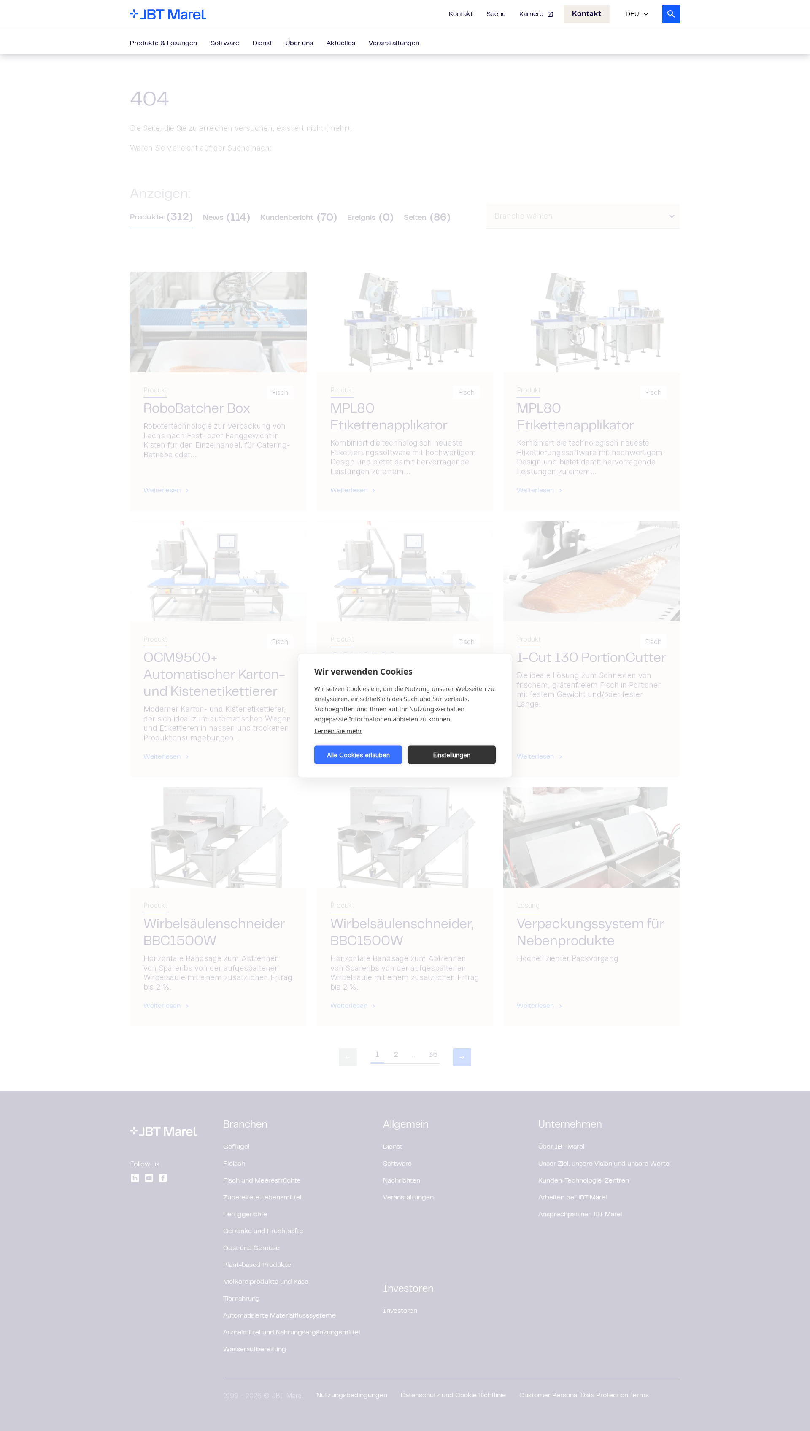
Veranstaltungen (394, 43)
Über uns (299, 43)
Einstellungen (451, 755)
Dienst (262, 43)
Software (225, 43)
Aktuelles (341, 43)
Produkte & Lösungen (163, 43)
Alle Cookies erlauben (358, 755)
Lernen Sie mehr (338, 730)
